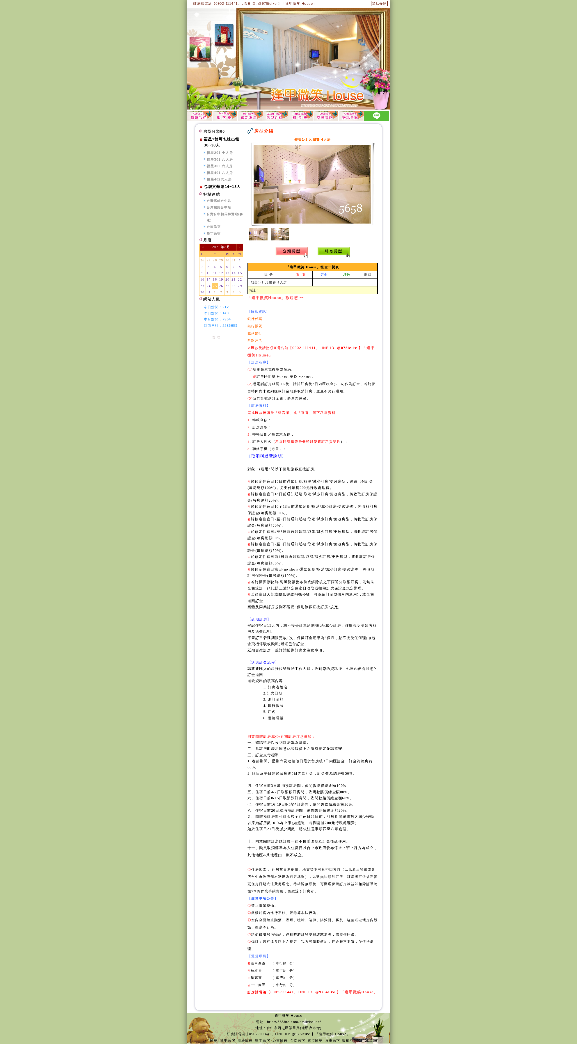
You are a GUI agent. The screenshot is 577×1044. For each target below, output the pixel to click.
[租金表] (300, 115)
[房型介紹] (275, 115)
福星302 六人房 (220, 166)
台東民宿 (280, 1040)
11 (215, 273)
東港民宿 (315, 1040)
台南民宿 (214, 226)
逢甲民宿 (227, 1040)
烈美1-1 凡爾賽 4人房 (269, 282)
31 (233, 260)
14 (233, 273)
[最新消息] (250, 115)
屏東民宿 (332, 1040)
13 (227, 273)
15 (240, 273)
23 (202, 286)
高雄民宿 (245, 1040)
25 (215, 286)
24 (209, 286)
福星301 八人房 (220, 159)
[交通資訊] (326, 115)
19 (221, 279)
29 (221, 260)
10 (209, 273)
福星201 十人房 (220, 153)
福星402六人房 (219, 179)
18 (215, 279)
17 (209, 279)
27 (209, 260)
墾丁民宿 (214, 233)
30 (227, 260)
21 (233, 279)
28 (215, 260)
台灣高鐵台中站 (219, 201)
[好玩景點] (351, 115)
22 (240, 279)
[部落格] (225, 115)
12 (221, 273)
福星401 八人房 (220, 173)
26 (202, 260)
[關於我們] (199, 115)
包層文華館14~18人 (222, 187)
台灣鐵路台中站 (219, 207)
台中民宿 (210, 1040)
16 (202, 279)
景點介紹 (379, 3)
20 (227, 279)
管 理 (216, 337)
